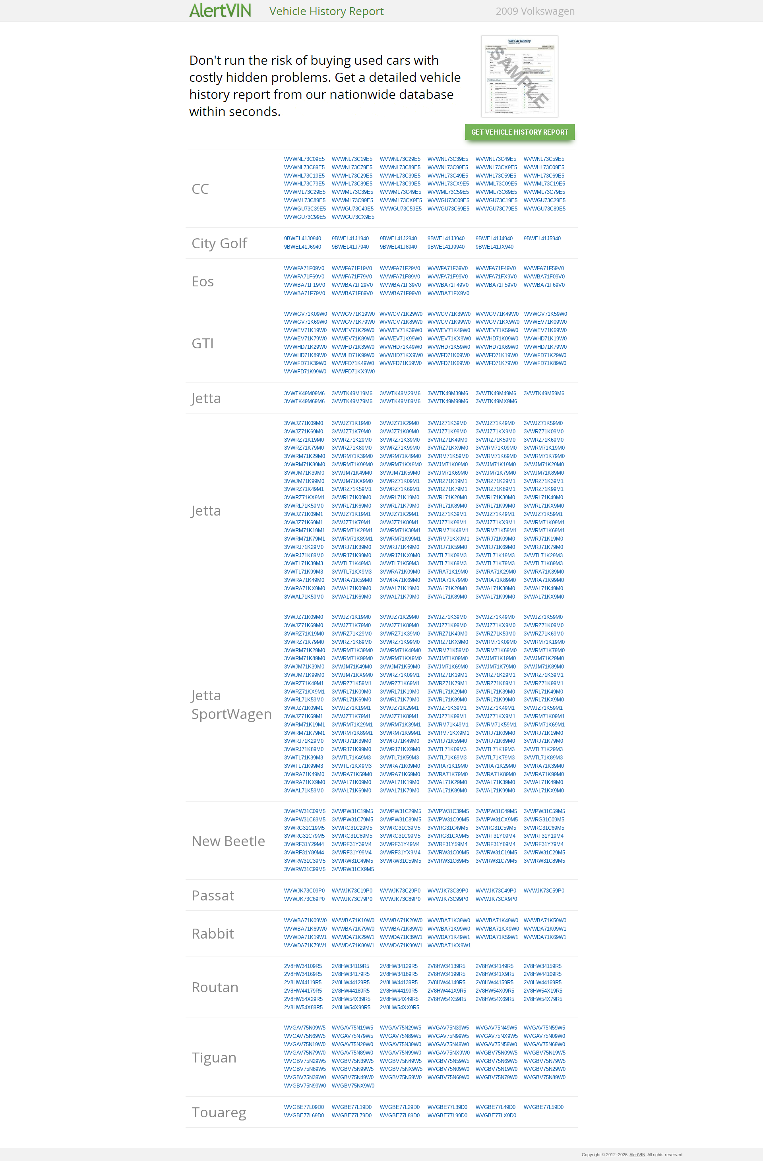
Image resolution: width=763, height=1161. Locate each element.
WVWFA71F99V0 (448, 277)
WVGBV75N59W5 (448, 1061)
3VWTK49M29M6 (400, 393)
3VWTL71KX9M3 (352, 572)
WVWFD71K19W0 (497, 355)
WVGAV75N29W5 (400, 1028)
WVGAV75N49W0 (448, 1044)
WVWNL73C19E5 (352, 159)
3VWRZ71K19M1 (447, 481)
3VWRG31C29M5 (352, 828)
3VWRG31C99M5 (400, 836)
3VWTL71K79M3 (495, 563)
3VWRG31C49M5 (448, 828)
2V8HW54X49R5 (399, 999)
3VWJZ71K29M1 (399, 514)
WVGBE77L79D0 (352, 1116)
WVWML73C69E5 (496, 192)
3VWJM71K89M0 (544, 473)
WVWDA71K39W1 (401, 937)
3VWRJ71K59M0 (447, 547)
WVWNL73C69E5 (304, 167)
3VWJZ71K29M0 (399, 423)
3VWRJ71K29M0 (303, 547)
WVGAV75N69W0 (544, 1044)
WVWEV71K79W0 (305, 339)
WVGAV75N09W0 (544, 1036)
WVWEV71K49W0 (449, 330)
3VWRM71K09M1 (544, 522)
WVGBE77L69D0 (304, 1116)
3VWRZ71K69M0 (544, 440)
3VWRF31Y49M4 (400, 844)
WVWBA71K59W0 (545, 920)
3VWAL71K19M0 (399, 588)
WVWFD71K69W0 (449, 363)
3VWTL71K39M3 (303, 563)
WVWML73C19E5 (544, 184)
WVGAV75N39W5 (448, 1028)
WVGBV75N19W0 (496, 1069)
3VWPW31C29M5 (400, 811)
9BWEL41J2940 (398, 238)
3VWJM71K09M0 (448, 464)
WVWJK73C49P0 (496, 891)
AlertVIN (637, 1154)
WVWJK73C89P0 (400, 899)
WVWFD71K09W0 (449, 355)
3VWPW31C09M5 (304, 811)
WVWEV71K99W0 (401, 339)
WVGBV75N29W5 (305, 1061)
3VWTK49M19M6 (352, 393)
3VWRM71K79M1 (304, 539)
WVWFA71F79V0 (352, 277)
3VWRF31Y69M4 (495, 844)
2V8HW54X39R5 (351, 999)
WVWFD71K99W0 (305, 372)
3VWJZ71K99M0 (447, 432)
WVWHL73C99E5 (400, 184)
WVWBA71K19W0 (353, 920)
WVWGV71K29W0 (401, 314)
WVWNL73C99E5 (448, 167)
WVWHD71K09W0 (497, 339)
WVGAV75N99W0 (400, 1053)
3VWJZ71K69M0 (303, 432)
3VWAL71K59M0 (303, 597)
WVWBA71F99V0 (400, 293)
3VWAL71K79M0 (399, 597)
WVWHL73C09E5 (544, 167)
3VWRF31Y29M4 (304, 844)
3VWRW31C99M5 (304, 869)
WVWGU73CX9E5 (353, 217)
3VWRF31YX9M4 (400, 853)
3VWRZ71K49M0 (447, 440)
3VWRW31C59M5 (400, 861)
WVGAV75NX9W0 (449, 1053)
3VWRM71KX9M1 (448, 539)
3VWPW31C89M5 (400, 820)
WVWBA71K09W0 (305, 920)
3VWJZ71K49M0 (495, 423)
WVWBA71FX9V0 (448, 293)
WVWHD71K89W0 (305, 355)
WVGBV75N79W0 (496, 1077)
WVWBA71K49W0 (497, 920)
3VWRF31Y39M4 (352, 844)
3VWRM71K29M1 (352, 530)
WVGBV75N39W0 (305, 1077)
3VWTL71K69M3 (447, 563)
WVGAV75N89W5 (400, 1036)
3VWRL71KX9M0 (544, 506)
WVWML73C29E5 (304, 192)
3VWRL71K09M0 (351, 497)
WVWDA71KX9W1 (449, 946)
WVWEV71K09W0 (545, 322)
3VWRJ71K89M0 (303, 555)
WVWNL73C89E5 (400, 167)
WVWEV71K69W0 (545, 330)
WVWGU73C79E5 (496, 209)
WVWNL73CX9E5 (496, 167)
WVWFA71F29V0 (400, 268)
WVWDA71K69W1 (545, 937)
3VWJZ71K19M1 (351, 514)
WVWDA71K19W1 (305, 937)
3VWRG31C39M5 (400, 828)
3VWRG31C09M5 (544, 820)
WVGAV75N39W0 (400, 1044)
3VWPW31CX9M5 (497, 820)
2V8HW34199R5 (446, 974)
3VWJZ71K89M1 (399, 522)
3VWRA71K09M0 (400, 572)
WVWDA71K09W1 (545, 929)
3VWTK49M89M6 (400, 401)
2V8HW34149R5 (494, 966)
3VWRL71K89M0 (447, 506)
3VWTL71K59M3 (399, 563)
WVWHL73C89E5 (352, 184)
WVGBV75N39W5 (353, 1061)
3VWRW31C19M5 (496, 853)
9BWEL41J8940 (398, 247)
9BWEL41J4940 (494, 238)
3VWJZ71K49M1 (495, 514)
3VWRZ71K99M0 (400, 448)
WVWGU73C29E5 (544, 200)
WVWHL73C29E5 (352, 176)
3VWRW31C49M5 (352, 861)
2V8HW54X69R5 (495, 999)
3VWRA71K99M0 (544, 580)
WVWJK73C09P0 (304, 891)
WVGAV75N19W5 (352, 1028)
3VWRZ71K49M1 (304, 489)
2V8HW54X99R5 (351, 1007)
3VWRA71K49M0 (304, 580)
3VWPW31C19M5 (352, 811)
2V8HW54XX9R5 (399, 1007)
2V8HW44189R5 (351, 991)
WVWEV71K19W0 (305, 330)
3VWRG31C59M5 (496, 828)
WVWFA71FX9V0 (496, 277)
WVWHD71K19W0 (545, 339)
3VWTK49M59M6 (544, 393)
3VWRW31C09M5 (448, 853)
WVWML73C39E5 (352, 192)
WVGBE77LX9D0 (496, 1116)
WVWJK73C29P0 (400, 891)
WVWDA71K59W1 (497, 937)
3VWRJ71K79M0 (543, 547)
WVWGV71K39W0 (449, 314)
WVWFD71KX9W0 (353, 372)
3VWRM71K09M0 (496, 448)
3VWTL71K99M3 (303, 572)
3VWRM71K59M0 (448, 456)
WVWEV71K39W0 (401, 330)
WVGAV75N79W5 (352, 1036)
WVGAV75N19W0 (304, 1044)
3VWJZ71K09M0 (303, 423)
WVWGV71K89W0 (401, 322)
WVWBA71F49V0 (448, 285)
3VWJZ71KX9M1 (495, 522)
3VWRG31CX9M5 (448, 836)
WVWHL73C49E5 (448, 176)
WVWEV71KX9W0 (449, 339)
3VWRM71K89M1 (352, 539)
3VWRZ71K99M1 (544, 489)
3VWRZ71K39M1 (544, 481)
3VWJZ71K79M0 (351, 432)
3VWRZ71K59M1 (352, 489)
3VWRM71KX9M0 (401, 464)
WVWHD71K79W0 (545, 347)
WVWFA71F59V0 (544, 268)
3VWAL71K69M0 (351, 597)
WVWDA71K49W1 (449, 937)
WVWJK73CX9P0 (496, 899)
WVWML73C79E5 (544, 192)
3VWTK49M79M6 (352, 401)
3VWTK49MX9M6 (496, 401)
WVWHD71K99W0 (353, 355)
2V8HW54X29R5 (303, 999)
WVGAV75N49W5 (496, 1028)
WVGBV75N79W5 (544, 1061)
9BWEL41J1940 (350, 238)
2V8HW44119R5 (302, 982)
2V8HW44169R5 (543, 982)
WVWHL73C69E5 (544, 176)
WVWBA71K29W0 (401, 920)
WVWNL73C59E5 (544, 159)
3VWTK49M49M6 (496, 393)
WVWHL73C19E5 (304, 176)
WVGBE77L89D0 (400, 1116)
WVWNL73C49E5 (496, 159)
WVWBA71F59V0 (496, 285)
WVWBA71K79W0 (353, 929)
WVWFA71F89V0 (400, 277)
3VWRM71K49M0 (400, 456)
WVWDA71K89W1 (353, 946)
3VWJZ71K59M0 (543, 423)
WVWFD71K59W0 (401, 363)
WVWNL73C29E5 (400, 159)
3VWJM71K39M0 (304, 473)
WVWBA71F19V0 (304, 285)
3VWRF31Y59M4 (447, 844)
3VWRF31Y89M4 (304, 853)
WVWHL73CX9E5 (448, 184)
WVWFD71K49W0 (353, 363)
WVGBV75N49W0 (353, 1077)
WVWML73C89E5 (304, 200)
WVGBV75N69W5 (496, 1061)
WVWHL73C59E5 (496, 176)
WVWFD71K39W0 (305, 363)
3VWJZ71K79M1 (351, 522)
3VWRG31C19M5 (304, 828)
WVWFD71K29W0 (545, 355)
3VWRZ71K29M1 (495, 481)
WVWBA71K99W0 (449, 929)
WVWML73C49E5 (400, 192)
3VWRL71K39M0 (495, 497)
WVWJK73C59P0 (544, 891)
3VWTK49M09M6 (304, 393)
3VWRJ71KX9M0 (400, 555)
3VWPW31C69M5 (304, 820)
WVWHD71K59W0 (449, 347)
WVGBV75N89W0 (544, 1077)
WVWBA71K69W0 (305, 929)
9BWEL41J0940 (302, 238)
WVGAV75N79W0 (304, 1053)
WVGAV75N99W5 (448, 1036)
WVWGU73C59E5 (401, 209)
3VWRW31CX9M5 (353, 869)
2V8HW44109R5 (543, 974)
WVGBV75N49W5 (401, 1061)
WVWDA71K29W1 (353, 937)
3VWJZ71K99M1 (447, 522)
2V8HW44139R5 (399, 982)
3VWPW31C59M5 (544, 811)
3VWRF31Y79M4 (544, 844)
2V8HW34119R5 (350, 966)
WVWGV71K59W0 (545, 314)
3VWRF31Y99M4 (352, 853)
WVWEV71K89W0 (353, 339)
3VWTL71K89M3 (543, 563)
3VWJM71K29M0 (544, 464)
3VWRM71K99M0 (352, 464)
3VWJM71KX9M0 (352, 481)
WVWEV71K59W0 (497, 330)
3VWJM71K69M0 (448, 473)
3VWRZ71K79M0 (304, 448)
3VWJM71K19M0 (496, 464)
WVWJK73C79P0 (352, 899)
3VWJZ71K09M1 (303, 514)
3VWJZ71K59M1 (543, 514)
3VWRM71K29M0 (304, 456)
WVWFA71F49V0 (496, 268)
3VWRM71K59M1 (496, 530)
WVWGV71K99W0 (449, 322)
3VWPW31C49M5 (496, 811)
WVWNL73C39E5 (448, 159)
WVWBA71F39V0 (400, 285)
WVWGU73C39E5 (305, 209)
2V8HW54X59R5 (447, 999)
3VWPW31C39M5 (448, 811)
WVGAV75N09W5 (304, 1028)
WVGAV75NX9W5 (497, 1036)
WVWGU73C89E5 (544, 209)
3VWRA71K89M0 (496, 580)
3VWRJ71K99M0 (351, 555)
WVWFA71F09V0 (304, 268)
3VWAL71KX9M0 (544, 597)
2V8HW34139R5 (446, 966)
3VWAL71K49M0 (543, 588)
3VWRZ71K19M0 (304, 440)
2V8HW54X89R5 (303, 1007)
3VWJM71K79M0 (496, 473)
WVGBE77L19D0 (352, 1107)
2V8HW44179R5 (303, 991)
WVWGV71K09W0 (305, 314)
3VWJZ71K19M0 (351, 423)
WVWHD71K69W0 (497, 347)
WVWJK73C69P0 (304, 899)
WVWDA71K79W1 (305, 946)
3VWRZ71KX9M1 (304, 497)
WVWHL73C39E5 (400, 176)
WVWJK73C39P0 (448, 891)
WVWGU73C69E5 (448, 209)
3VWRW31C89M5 (544, 861)
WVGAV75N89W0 (352, 1053)
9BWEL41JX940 (494, 247)
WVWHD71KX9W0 (401, 355)
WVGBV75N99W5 (353, 1069)
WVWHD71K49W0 (401, 347)
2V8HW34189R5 (399, 974)
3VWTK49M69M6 (304, 401)
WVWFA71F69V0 (304, 277)
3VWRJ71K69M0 (495, 547)
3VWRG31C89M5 (352, 836)
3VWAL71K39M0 (495, 588)
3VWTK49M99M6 (448, 401)
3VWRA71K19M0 (448, 572)
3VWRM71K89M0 (304, 464)
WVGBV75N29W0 (544, 1069)
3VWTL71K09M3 (447, 555)
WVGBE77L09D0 (304, 1107)
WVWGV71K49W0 (497, 314)
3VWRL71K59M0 (303, 506)
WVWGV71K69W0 (305, 322)
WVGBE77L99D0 (447, 1116)
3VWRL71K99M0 (495, 506)
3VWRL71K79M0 (399, 506)
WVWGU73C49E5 (353, 209)
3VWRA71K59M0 (352, 580)
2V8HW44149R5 (446, 982)
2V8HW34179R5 (351, 974)
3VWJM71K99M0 (304, 481)
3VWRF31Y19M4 (544, 836)
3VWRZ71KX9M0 (448, 448)
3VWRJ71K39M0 (351, 547)
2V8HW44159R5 (494, 982)
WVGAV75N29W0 (352, 1044)
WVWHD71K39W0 (353, 347)
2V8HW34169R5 (303, 974)
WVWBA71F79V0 (304, 293)
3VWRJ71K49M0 (399, 547)
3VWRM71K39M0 (352, 456)
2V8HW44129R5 (351, 982)
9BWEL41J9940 (446, 247)
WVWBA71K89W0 (401, 929)
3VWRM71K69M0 (496, 456)
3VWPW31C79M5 (352, 820)
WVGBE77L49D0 (495, 1107)
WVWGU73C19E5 (496, 200)
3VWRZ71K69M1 (400, 489)
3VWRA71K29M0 (496, 572)
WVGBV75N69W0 (448, 1077)
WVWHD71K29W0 (305, 347)
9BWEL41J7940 (350, 247)
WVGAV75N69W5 (304, 1036)
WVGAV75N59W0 (496, 1044)
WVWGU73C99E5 (305, 217)
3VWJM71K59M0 (400, 473)
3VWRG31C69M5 (544, 828)
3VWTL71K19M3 (495, 555)
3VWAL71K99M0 (495, 597)
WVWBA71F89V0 (352, 293)
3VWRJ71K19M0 (543, 539)
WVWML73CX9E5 (401, 200)
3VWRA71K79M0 (448, 580)
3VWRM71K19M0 (544, 448)
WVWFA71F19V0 (352, 268)
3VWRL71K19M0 (399, 497)
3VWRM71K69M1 (544, 530)
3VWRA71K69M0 (400, 580)
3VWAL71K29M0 (447, 588)
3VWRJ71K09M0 (495, 539)
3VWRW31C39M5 (304, 861)
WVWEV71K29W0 (353, 330)
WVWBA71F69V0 (544, 285)
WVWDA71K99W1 (401, 946)
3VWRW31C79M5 (496, 861)
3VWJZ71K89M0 (399, 432)
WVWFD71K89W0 (545, 363)
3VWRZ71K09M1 (400, 481)
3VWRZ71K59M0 (495, 440)
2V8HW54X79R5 (543, 999)
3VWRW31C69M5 (448, 861)
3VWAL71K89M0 (447, 597)
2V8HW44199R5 (399, 991)
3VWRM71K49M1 (448, 530)
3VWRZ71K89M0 (352, 448)
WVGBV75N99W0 (305, 1086)
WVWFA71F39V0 (448, 268)
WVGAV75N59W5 (544, 1028)
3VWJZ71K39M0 (447, 423)
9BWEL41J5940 (542, 238)
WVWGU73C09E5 (448, 200)
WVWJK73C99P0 (448, 899)
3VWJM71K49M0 (352, 473)
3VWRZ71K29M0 (352, 440)
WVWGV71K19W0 (353, 314)
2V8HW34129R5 (399, 966)
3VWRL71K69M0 (351, 506)
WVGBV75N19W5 (544, 1053)
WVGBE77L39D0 (447, 1107)
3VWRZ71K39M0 (400, 440)
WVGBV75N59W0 (401, 1077)
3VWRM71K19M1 (304, 530)
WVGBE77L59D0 (544, 1107)
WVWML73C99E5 (352, 200)
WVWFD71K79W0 (497, 363)
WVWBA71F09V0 (544, 277)
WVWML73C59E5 (448, 192)
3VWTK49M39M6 (448, 393)
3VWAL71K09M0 (351, 588)
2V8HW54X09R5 (495, 991)
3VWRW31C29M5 (544, 853)
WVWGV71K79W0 (353, 322)
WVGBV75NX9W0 (353, 1086)
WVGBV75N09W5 (496, 1053)
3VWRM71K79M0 (544, 456)
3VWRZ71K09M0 (544, 432)
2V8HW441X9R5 (447, 991)
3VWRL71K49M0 (543, 497)
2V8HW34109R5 (303, 966)
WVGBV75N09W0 (448, 1069)
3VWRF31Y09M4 (495, 836)
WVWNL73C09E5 (304, 159)
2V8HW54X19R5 (543, 991)
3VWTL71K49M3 (351, 563)
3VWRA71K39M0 (544, 572)
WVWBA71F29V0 (352, 285)
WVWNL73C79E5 (352, 167)
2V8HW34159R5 (543, 966)
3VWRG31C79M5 (304, 836)
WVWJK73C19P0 (352, 891)
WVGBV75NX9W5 (401, 1069)
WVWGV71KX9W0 (497, 322)
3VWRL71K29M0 (447, 497)
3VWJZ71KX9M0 (495, 432)
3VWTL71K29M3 (543, 555)
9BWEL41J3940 (446, 238)
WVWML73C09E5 (496, 184)
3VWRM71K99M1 (400, 539)
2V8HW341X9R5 (495, 974)
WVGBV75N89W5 (305, 1069)
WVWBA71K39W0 (449, 920)
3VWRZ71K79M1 (447, 489)
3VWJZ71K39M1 (447, 514)
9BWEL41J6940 (302, 247)
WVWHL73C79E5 (304, 184)
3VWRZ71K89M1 (495, 489)
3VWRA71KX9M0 (304, 588)
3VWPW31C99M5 (448, 820)
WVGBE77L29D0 (400, 1107)
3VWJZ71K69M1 (303, 522)
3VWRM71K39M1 (400, 530)
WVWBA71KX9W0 (497, 929)
